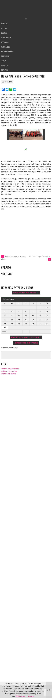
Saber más (20, 696)
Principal (4, 23)
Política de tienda (8, 374)
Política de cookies (9, 371)
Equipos (4, 33)
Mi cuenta (4, 70)
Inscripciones (6, 37)
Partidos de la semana (26, 342)
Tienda (3, 60)
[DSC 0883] (33, 134)
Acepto (31, 696)
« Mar (4, 331)
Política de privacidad (10, 369)
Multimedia (5, 56)
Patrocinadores (7, 51)
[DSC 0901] (13, 134)
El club (4, 28)
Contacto (4, 65)
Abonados (4, 42)
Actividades (5, 47)
